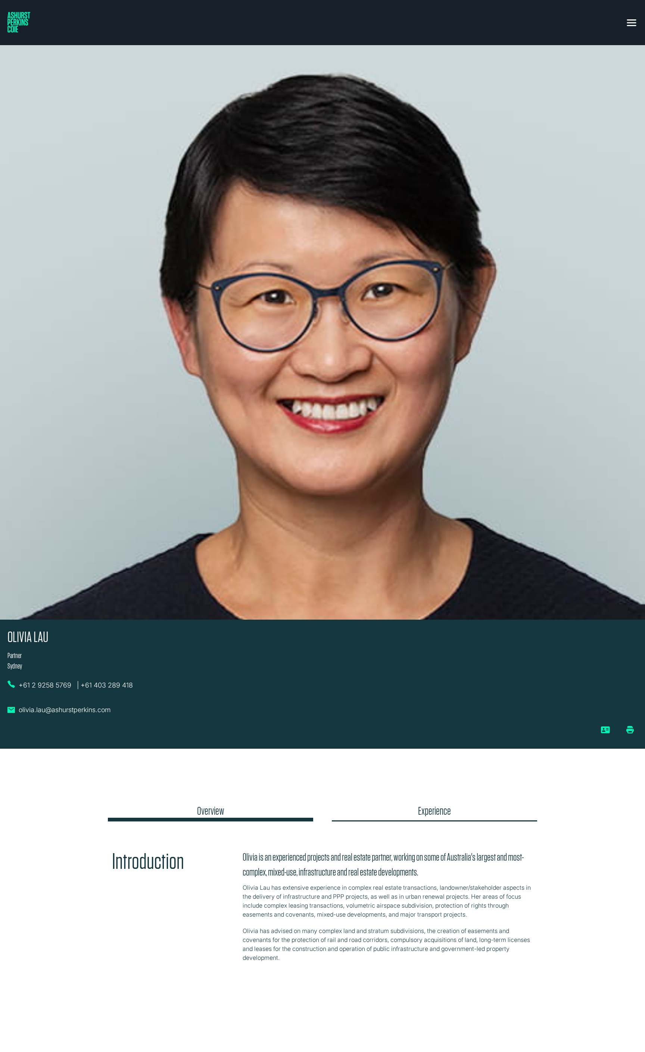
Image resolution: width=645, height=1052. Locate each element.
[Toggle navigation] (632, 21)
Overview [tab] (210, 811)
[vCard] (605, 732)
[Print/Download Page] (630, 729)
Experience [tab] (434, 811)
